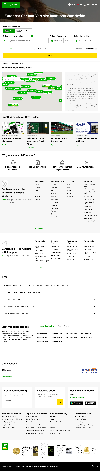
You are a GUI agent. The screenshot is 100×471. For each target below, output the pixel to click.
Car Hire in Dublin (86, 333)
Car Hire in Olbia (71, 337)
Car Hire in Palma (42, 337)
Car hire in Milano (42, 333)
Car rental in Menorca (57, 337)
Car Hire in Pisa (57, 333)
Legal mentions (27, 466)
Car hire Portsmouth (86, 337)
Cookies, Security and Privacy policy (45, 466)
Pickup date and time (58, 36)
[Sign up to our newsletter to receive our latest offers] (60, 402)
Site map (17, 466)
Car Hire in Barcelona (71, 333)
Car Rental (5, 63)
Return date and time (82, 36)
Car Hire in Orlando (57, 341)
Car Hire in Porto (42, 341)
